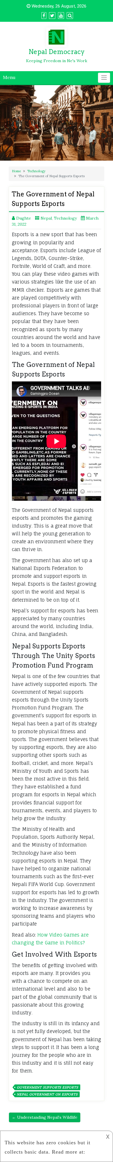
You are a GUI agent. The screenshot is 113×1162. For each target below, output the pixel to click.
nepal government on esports (47, 1094)
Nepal (46, 218)
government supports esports (47, 1087)
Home (16, 171)
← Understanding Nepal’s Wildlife (44, 1117)
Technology (36, 171)
